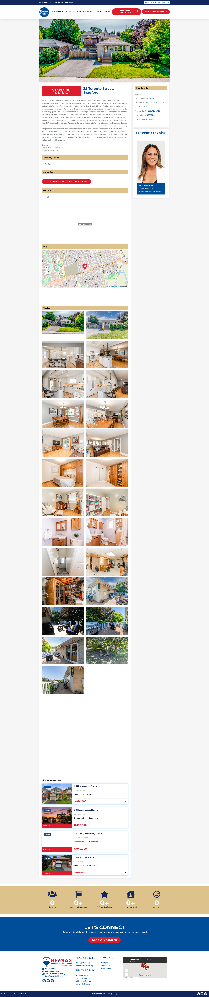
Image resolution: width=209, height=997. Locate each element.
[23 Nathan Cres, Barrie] (57, 794)
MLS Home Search (83, 981)
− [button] (46, 272)
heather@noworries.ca (151, 191)
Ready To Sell (69, 12)
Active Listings (102, 12)
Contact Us (105, 966)
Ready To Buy (85, 12)
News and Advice (107, 968)
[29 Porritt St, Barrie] (57, 865)
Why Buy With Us (83, 978)
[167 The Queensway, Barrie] (57, 841)
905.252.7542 (147, 189)
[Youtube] (48, 980)
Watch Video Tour (66, 181)
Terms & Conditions (98, 994)
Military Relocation (83, 984)
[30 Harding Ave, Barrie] (57, 817)
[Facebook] (44, 980)
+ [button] (46, 268)
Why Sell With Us (83, 963)
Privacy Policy (112, 994)
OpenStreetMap (116, 286)
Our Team (56, 12)
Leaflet (108, 286)
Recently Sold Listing (84, 966)
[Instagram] (52, 980)
